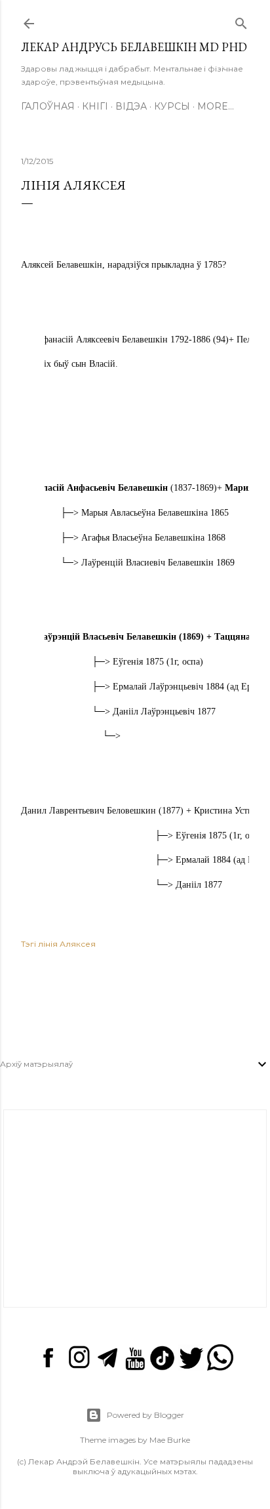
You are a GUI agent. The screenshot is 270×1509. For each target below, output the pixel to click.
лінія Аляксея (67, 944)
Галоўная (48, 106)
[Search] (241, 20)
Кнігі (95, 106)
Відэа (131, 106)
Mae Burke (169, 1440)
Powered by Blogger (145, 1415)
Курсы (172, 106)
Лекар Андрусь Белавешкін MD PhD (134, 46)
